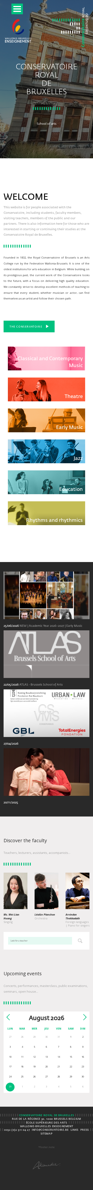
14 (58, 1056)
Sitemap (46, 1134)
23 (83, 1066)
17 (10, 1066)
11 (22, 1056)
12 (34, 1056)
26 (34, 1076)
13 (46, 1056)
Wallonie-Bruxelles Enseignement (46, 1126)
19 (34, 1066)
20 (46, 1066)
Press (84, 1130)
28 (58, 1076)
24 (10, 1076)
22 (71, 1066)
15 (71, 1056)
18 (22, 1066)
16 (83, 1056)
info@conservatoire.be (50, 1130)
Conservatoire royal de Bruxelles (46, 1115)
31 (10, 1086)
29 (71, 1076)
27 (46, 1076)
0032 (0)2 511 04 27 (17, 1130)
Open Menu (17, 9)
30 (83, 1076)
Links (74, 1130)
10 (10, 1056)
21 (58, 1066)
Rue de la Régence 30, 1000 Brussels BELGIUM (46, 1119)
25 (22, 1076)
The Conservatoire (26, 327)
